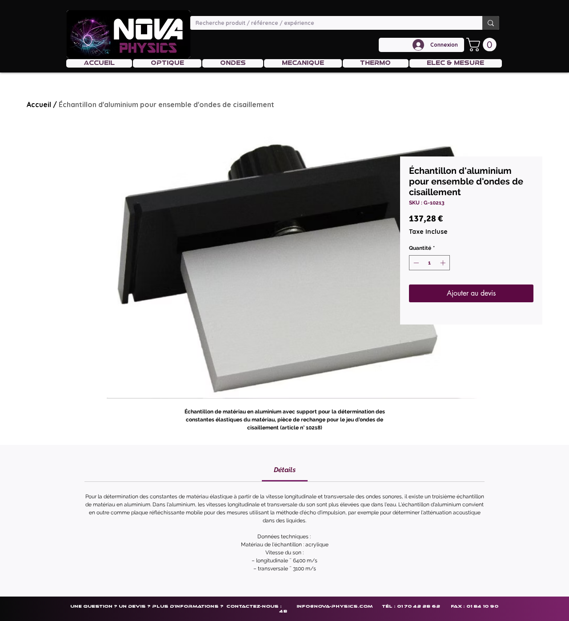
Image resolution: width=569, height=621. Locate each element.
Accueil (39, 104)
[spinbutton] (429, 263)
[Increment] (444, 263)
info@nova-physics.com (335, 606)
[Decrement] (415, 263)
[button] (483, 45)
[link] (285, 470)
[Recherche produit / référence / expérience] (490, 23)
